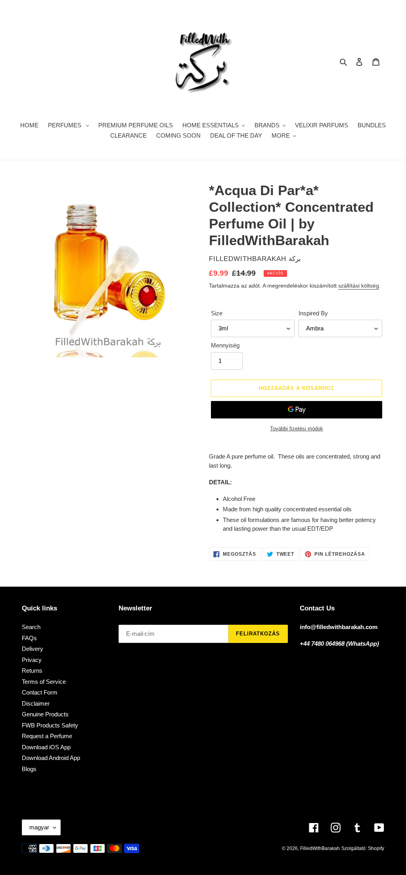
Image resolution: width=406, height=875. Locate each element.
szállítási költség (358, 285)
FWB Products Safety (50, 725)
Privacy (32, 659)
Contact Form (39, 692)
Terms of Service (44, 681)
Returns (32, 670)
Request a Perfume (47, 736)
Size (216, 313)
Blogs (29, 769)
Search (31, 627)
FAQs (29, 638)
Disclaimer (36, 703)
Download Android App (51, 757)
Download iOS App (46, 747)
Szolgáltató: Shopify (362, 848)
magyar (39, 827)
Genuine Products (45, 714)
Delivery (32, 648)
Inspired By (313, 313)
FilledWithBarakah (320, 848)
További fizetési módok (296, 429)
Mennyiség (225, 345)
